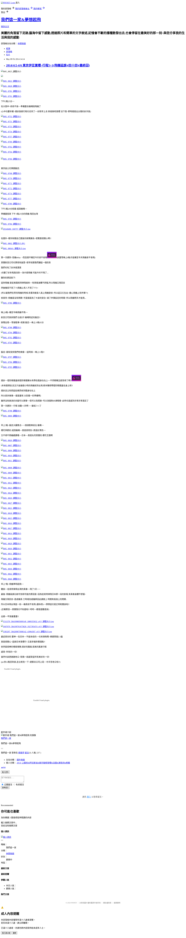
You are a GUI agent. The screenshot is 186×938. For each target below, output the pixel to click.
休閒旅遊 (22, 43)
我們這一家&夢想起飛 (21, 19)
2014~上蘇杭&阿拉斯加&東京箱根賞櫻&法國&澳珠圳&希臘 (43, 763)
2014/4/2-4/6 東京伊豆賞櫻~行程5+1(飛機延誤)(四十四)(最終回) (48, 65)
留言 (27, 753)
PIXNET (74, 903)
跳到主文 (5, 27)
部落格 (9, 52)
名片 (8, 55)
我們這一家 (6, 738)
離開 (14, 933)
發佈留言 (5, 788)
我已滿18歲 (6, 933)
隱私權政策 (107, 903)
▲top (3, 767)
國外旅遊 (21, 760)
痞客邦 (21, 753)
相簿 (8, 49)
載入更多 (5, 772)
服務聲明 (117, 903)
